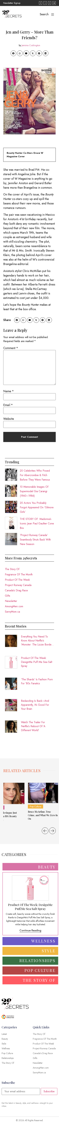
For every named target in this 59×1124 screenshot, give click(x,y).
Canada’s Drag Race (16, 590)
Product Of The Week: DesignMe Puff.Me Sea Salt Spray (36, 662)
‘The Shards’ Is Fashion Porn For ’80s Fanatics (37, 681)
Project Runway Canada (18, 585)
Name (8, 391)
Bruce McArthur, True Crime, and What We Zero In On (43, 815)
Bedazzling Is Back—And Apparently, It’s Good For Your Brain (35, 705)
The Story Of (12, 569)
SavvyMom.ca (12, 612)
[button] (13, 53)
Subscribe (49, 1091)
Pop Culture (35, 806)
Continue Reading (30, 930)
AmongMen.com (14, 606)
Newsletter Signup (11, 3)
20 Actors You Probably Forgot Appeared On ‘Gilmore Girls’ (37, 507)
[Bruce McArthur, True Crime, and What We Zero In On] (43, 793)
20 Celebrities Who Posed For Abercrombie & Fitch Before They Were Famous (35, 475)
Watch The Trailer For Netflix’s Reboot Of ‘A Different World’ (33, 726)
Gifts (7, 596)
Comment (10, 348)
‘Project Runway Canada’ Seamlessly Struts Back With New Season (35, 539)
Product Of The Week (17, 580)
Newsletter (11, 601)
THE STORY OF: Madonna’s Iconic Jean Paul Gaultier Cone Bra (37, 523)
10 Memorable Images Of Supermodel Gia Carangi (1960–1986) (34, 491)
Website (8, 418)
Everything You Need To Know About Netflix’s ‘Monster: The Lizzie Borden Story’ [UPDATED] (37, 641)
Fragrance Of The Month (19, 574)
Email (8, 405)
